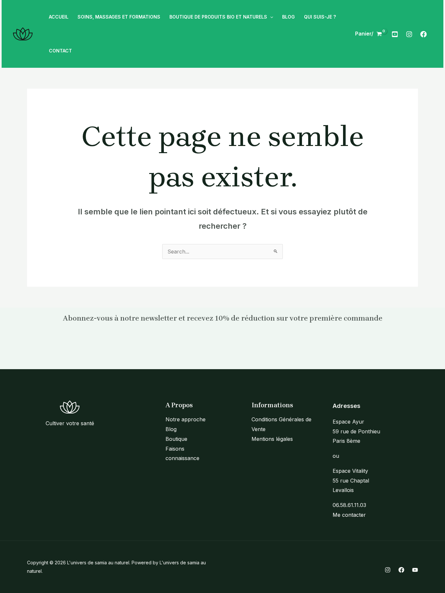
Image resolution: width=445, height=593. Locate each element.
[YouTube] (415, 570)
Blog (171, 429)
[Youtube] (395, 34)
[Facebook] (423, 34)
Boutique (176, 439)
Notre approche (185, 419)
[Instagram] (409, 34)
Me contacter (349, 515)
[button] (270, 17)
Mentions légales (272, 439)
